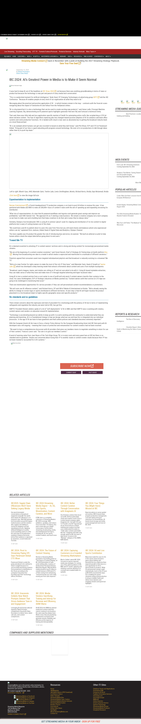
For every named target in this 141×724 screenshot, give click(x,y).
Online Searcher (98, 701)
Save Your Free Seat (69, 63)
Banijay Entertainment (17, 205)
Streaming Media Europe (100, 706)
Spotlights (53, 710)
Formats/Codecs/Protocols (48, 52)
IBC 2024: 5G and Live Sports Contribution (94, 551)
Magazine (54, 690)
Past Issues (92, 372)
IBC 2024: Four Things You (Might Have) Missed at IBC (94, 506)
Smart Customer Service (100, 703)
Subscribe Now (80, 366)
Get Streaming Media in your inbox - (70, 721)
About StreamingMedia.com (59, 712)
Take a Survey (88, 56)
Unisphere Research (99, 710)
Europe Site (35, 34)
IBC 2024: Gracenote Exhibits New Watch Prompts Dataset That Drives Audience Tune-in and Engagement (21, 598)
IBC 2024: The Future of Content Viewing (46, 551)
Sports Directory (48, 34)
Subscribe (21, 56)
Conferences (98, 56)
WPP (95, 97)
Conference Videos (56, 694)
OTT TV (34, 52)
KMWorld (96, 699)
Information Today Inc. (15, 693)
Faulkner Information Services (102, 694)
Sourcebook (62, 34)
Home (14, 56)
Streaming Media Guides (58, 703)
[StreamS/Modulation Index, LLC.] (60, 646)
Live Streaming (9, 52)
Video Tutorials (55, 696)
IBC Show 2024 (48, 91)
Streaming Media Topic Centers (60, 699)
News (28, 56)
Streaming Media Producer (101, 708)
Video (69, 56)
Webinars (63, 56)
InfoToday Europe (98, 697)
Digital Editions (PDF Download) (61, 692)
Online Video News (22, 73)
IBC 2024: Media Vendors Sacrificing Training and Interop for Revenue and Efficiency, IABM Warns (46, 598)
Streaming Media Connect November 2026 (14, 34)
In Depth (36, 56)
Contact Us (53, 713)
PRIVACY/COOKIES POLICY (16, 714)
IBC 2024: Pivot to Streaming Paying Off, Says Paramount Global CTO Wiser (21, 554)
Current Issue (71, 372)
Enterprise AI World (99, 692)
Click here (13, 195)
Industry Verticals (79, 52)
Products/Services (65, 52)
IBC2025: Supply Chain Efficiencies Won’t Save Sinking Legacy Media (21, 506)
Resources (77, 56)
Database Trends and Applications (104, 689)
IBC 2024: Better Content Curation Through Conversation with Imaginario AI (70, 507)
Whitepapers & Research (49, 56)
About (108, 56)
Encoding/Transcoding (23, 52)
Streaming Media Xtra (57, 697)
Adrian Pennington (24, 72)
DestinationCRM (98, 690)
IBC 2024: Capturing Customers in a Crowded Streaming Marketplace (71, 553)
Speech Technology (99, 704)
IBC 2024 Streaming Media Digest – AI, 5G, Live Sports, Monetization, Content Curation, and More (45, 508)
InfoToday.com (98, 696)
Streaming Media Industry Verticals (61, 701)
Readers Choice (55, 704)
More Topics (90, 52)
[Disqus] (59, 408)
